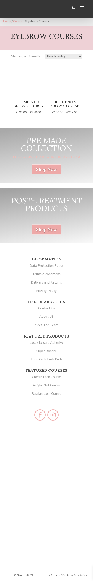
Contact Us (46, 308)
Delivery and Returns (46, 282)
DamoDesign (80, 575)
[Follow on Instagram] (53, 415)
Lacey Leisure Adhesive (46, 343)
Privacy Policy (46, 291)
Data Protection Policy (46, 266)
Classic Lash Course (46, 377)
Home (7, 21)
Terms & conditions (46, 274)
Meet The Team (46, 325)
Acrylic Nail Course (46, 385)
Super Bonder (46, 351)
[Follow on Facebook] (40, 415)
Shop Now (46, 169)
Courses (18, 21)
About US (46, 316)
